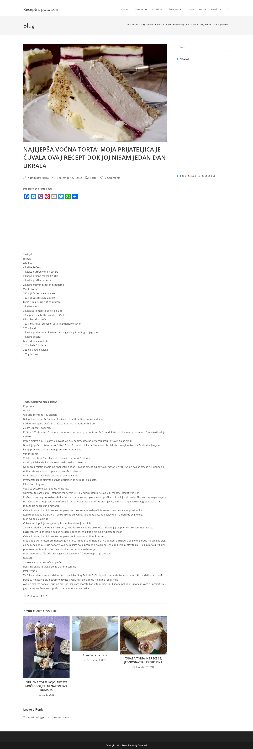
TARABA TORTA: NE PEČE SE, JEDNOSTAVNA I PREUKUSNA (143, 660)
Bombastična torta (95, 655)
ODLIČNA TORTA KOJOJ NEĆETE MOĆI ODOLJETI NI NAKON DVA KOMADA (46, 686)
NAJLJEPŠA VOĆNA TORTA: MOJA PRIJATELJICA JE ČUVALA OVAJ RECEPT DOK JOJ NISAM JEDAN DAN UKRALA (195, 24)
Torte (93, 177)
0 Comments (112, 177)
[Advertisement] (52, 227)
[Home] (127, 24)
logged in (43, 717)
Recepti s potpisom (41, 9)
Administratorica (38, 177)
